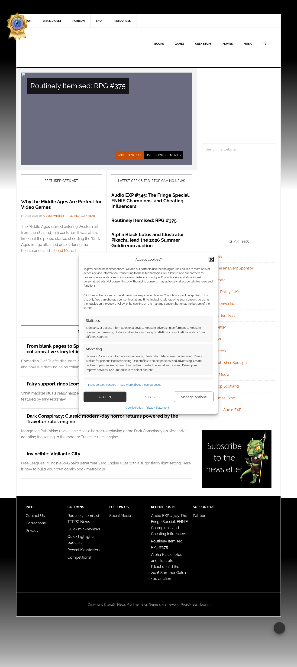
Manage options (194, 397)
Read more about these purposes (140, 384)
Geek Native (56, 47)
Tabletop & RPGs (130, 155)
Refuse (150, 397)
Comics (160, 155)
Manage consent (279, 628)
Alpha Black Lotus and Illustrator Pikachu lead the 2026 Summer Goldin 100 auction (147, 240)
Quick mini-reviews (84, 529)
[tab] (130, 155)
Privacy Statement (157, 407)
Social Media (218, 374)
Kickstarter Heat (221, 315)
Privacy (32, 530)
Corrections (36, 523)
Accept (105, 397)
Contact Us (35, 516)
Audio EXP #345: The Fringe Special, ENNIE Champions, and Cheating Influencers (150, 200)
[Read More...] (64, 250)
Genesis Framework (163, 604)
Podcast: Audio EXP (224, 410)
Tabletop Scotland (223, 386)
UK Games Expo (221, 398)
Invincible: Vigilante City (53, 454)
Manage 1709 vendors (102, 384)
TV (148, 155)
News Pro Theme (130, 604)
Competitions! (79, 557)
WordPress (189, 604)
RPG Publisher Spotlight (227, 362)
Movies (175, 155)
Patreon (199, 516)
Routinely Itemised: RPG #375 (78, 86)
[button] (211, 259)
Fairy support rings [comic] (56, 384)
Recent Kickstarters (84, 550)
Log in (205, 604)
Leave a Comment (82, 215)
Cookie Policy (134, 407)
